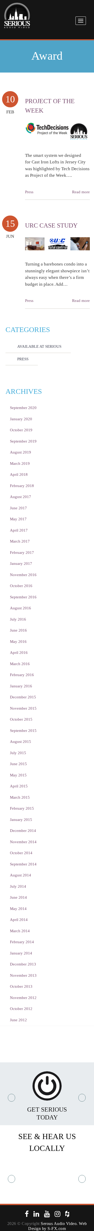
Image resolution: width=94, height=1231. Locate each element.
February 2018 (22, 486)
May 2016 (18, 641)
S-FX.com (57, 1228)
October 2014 (21, 853)
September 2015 (23, 730)
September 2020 (23, 408)
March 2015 (20, 797)
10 (10, 99)
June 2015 (18, 764)
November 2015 (23, 708)
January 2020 (21, 419)
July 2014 (18, 886)
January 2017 (21, 563)
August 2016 (20, 608)
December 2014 (23, 831)
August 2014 (20, 875)
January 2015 (21, 820)
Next (82, 1097)
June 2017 (18, 508)
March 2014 (20, 931)
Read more (81, 192)
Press (29, 192)
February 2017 (22, 552)
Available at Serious (39, 346)
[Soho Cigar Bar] (47, 1179)
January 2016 (21, 686)
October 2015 (21, 719)
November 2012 (23, 998)
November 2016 (23, 575)
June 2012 (18, 1020)
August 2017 (20, 497)
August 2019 (20, 452)
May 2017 (18, 519)
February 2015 (22, 808)
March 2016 (20, 664)
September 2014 (23, 864)
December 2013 (23, 964)
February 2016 (22, 675)
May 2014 (18, 909)
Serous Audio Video (59, 1223)
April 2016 (19, 652)
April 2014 (19, 920)
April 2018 (19, 474)
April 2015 (19, 786)
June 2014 (18, 897)
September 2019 (23, 441)
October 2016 (21, 586)
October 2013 (21, 986)
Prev (12, 1097)
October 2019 (21, 430)
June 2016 (18, 630)
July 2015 (18, 753)
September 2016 (23, 597)
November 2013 (23, 975)
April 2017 (19, 530)
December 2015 (23, 697)
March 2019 (20, 463)
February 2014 (22, 942)
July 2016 (18, 619)
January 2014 (21, 953)
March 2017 (20, 541)
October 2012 (21, 1009)
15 (10, 223)
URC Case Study (51, 225)
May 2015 (18, 775)
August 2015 (20, 741)
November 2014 (23, 842)
